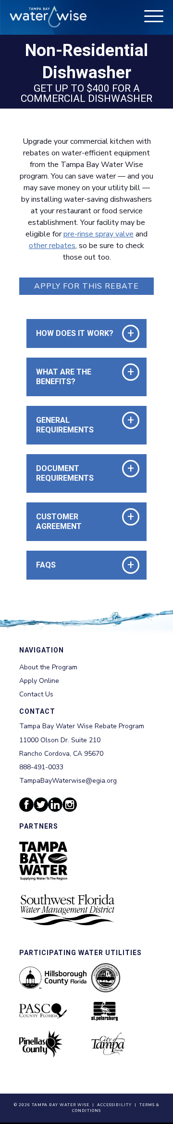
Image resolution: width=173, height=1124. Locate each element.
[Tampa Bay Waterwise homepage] (48, 17)
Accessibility (114, 1105)
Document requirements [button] (76, 473)
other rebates (52, 245)
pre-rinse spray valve (98, 234)
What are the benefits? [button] (76, 376)
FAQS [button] (46, 565)
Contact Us (36, 694)
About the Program (48, 667)
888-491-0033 (41, 767)
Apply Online (39, 680)
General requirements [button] (76, 425)
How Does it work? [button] (74, 333)
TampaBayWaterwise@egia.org (68, 780)
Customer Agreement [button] (76, 521)
